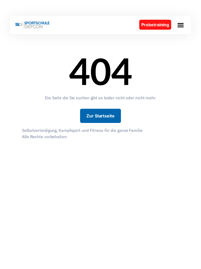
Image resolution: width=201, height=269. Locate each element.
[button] (180, 25)
